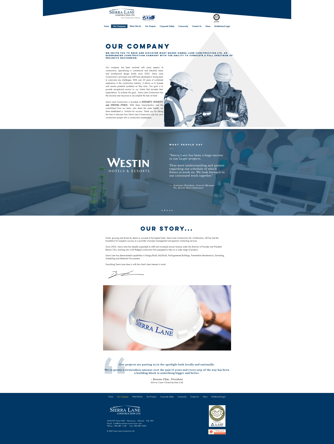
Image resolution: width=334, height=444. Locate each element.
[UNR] (162, 210)
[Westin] (164, 210)
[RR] (167, 210)
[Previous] (14, 172)
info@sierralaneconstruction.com (127, 423)
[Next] (320, 172)
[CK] (169, 210)
